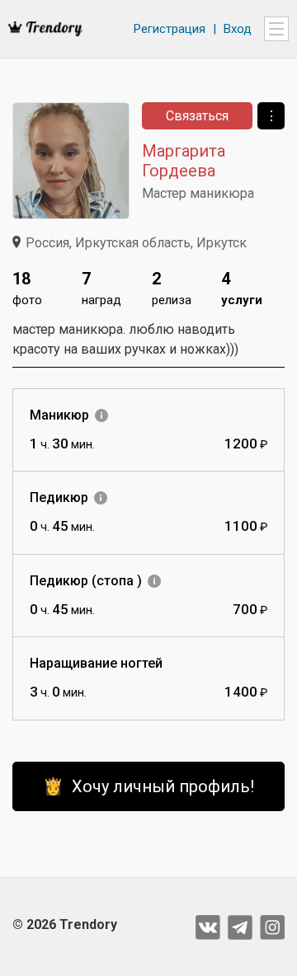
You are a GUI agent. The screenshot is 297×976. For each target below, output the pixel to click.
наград (101, 288)
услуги (241, 288)
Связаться (197, 116)
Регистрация (169, 28)
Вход (238, 28)
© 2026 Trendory (64, 924)
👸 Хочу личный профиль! (148, 786)
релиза (171, 288)
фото (27, 288)
